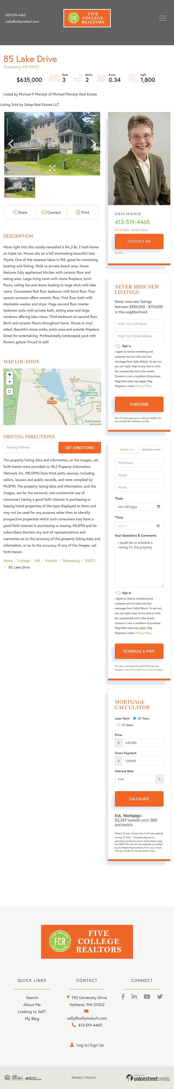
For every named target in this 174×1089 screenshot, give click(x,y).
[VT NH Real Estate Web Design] (147, 1077)
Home (7, 560)
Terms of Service (149, 669)
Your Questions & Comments (136, 535)
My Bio (119, 252)
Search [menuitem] (32, 997)
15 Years (127, 725)
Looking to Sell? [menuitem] (32, 1011)
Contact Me (139, 241)
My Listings (122, 230)
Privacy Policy (143, 386)
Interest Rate (124, 771)
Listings (24, 560)
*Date (119, 498)
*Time (119, 517)
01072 (90, 560)
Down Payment (126, 753)
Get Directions (79, 447)
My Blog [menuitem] (32, 1018)
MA (37, 560)
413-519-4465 (16, 15)
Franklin (51, 560)
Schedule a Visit (151, 449)
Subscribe (139, 404)
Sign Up (97, 1045)
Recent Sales (139, 230)
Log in (82, 1045)
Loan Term (122, 718)
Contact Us (126, 449)
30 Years (143, 718)
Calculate (139, 798)
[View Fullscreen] (9, 391)
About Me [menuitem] (32, 1004)
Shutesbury (71, 560)
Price (118, 735)
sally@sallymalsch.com (22, 21)
